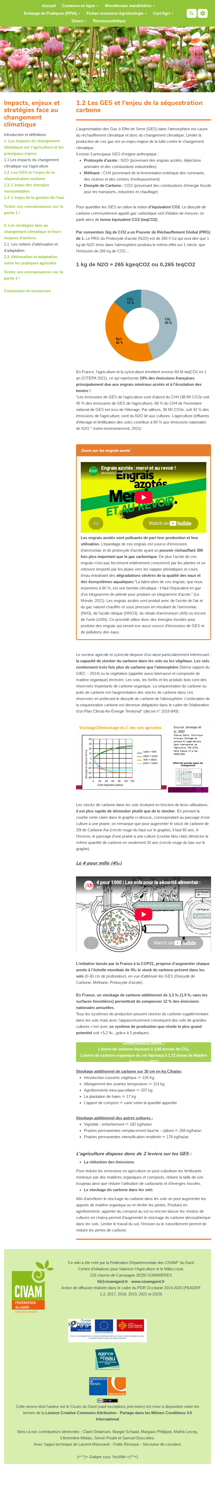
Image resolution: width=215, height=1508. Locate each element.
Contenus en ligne (78, 5)
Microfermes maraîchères (128, 5)
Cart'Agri (161, 13)
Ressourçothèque (109, 21)
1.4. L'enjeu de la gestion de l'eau (34, 197)
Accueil (49, 5)
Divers (77, 21)
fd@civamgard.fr (112, 1281)
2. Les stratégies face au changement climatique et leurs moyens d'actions (32, 231)
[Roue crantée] (203, 13)
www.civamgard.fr (148, 1281)
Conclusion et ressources (27, 291)
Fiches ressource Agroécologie (115, 13)
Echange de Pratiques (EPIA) (50, 13)
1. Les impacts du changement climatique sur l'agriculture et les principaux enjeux (34, 147)
